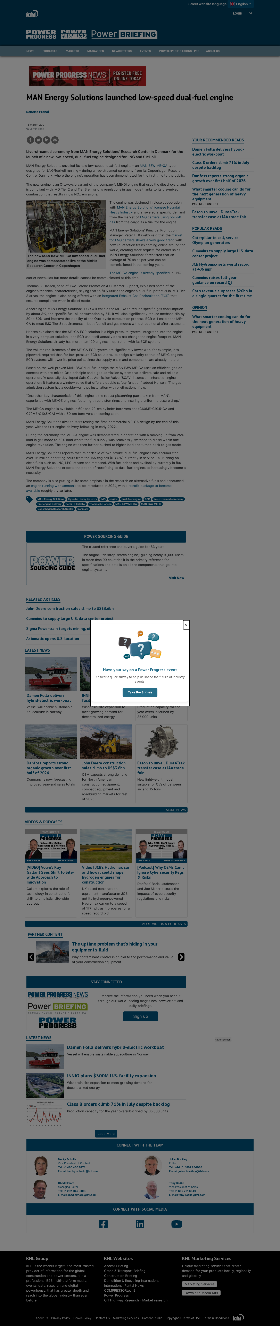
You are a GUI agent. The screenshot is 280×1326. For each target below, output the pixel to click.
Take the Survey (140, 692)
